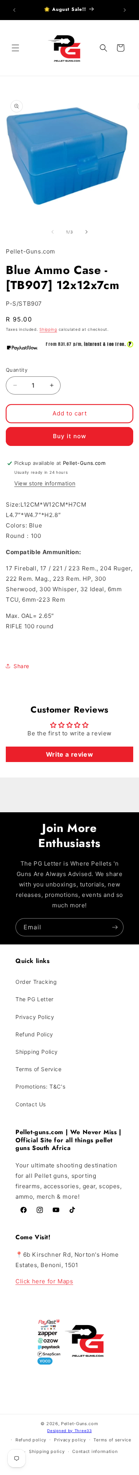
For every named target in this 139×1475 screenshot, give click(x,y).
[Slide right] (86, 231)
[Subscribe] (114, 927)
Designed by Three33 (69, 1430)
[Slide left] (52, 231)
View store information (44, 483)
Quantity (16, 370)
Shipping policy (47, 1451)
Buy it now (69, 436)
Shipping (48, 329)
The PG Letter (34, 999)
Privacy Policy (34, 1017)
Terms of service (112, 1440)
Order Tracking (36, 981)
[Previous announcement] (14, 10)
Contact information (94, 1451)
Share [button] (21, 666)
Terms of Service (38, 1069)
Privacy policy (70, 1440)
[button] (15, 47)
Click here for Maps (44, 1281)
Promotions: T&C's (40, 1086)
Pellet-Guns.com (79, 1423)
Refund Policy (34, 1034)
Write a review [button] (69, 754)
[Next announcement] (124, 10)
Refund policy (30, 1440)
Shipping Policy (36, 1051)
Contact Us (30, 1104)
